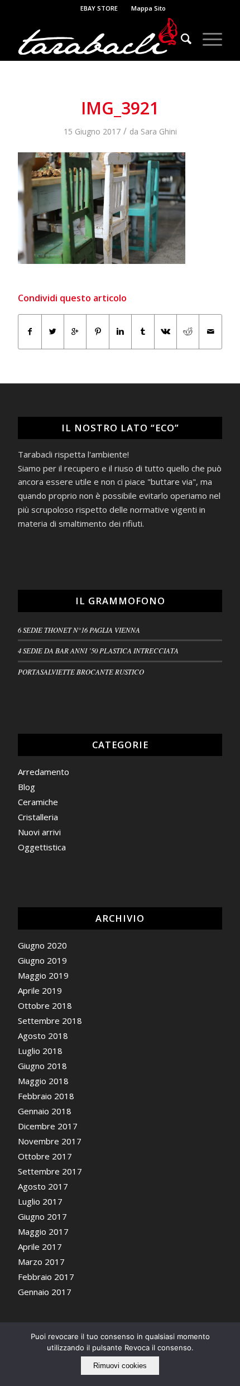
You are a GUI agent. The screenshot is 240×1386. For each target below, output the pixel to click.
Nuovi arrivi (39, 832)
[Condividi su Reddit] (188, 331)
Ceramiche (38, 801)
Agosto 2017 (43, 1186)
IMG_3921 (120, 108)
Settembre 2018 (50, 1020)
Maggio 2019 (43, 975)
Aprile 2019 (40, 990)
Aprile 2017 (40, 1246)
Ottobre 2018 (45, 1005)
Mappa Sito (148, 8)
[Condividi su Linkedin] (120, 331)
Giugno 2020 (42, 945)
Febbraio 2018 (46, 1095)
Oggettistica (42, 847)
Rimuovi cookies (120, 1365)
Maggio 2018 (43, 1080)
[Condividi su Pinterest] (97, 331)
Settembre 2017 (50, 1171)
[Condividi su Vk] (165, 331)
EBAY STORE (99, 8)
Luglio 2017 (40, 1201)
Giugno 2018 (42, 1065)
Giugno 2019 (42, 960)
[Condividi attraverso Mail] (210, 331)
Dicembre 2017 (48, 1126)
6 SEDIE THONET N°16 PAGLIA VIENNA (79, 629)
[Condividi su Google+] (75, 331)
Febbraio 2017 (46, 1276)
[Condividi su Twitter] (53, 331)
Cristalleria (38, 816)
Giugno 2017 (42, 1216)
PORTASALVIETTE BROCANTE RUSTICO (81, 671)
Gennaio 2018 (44, 1110)
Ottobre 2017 (45, 1156)
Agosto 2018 (43, 1035)
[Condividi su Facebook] (29, 331)
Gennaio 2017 (44, 1291)
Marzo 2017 (41, 1261)
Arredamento (43, 771)
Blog (26, 786)
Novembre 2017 (49, 1141)
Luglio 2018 (40, 1050)
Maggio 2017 (43, 1231)
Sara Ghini (159, 131)
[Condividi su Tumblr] (142, 331)
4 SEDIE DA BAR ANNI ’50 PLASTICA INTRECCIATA (98, 650)
